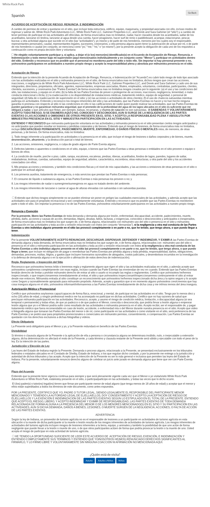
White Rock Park (13, 4)
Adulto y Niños (105, 460)
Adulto (89, 460)
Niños (121, 460)
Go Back (192, 12)
